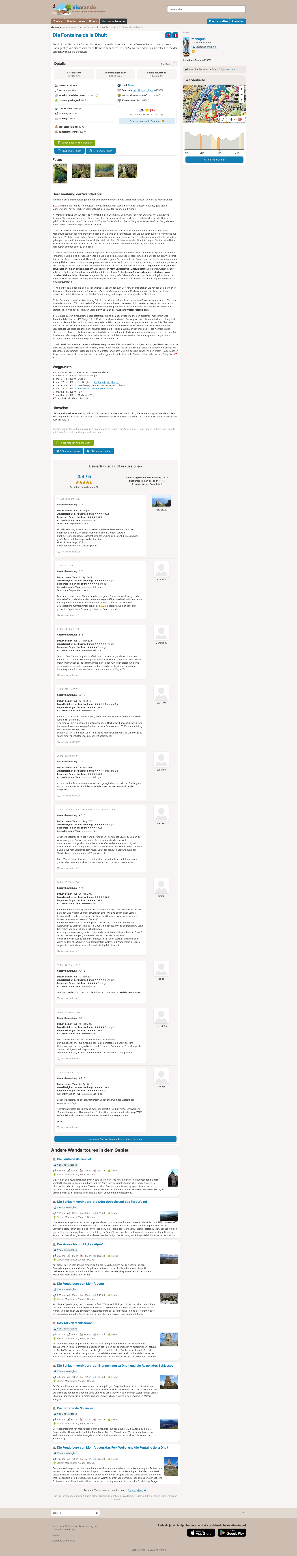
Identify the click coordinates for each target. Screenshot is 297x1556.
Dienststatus (138, 1549)
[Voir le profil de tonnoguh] (186, 46)
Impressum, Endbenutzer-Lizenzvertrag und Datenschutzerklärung (75, 1528)
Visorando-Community (63, 1540)
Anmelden (238, 21)
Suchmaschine (136, 1490)
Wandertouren (76, 21)
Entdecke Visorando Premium (145, 121)
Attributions (189, 121)
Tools (56, 21)
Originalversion (227, 69)
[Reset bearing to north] (241, 100)
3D (237, 119)
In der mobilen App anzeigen (77, 142)
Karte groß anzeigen (214, 159)
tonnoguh (199, 39)
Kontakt (56, 1534)
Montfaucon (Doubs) (144, 90)
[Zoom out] (241, 94)
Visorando (56, 27)
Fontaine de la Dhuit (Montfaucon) (95, 388)
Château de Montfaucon (106, 382)
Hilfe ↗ (93, 21)
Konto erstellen (218, 21)
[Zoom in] (241, 89)
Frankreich (133, 85)
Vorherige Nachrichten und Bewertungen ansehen (115, 1138)
